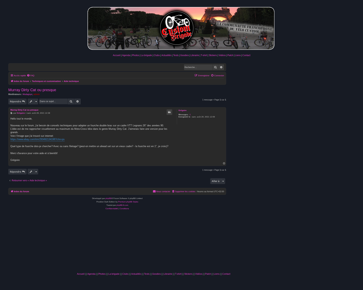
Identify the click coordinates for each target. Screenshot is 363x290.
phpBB (108, 198)
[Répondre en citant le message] (169, 112)
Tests (175, 55)
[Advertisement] (153, 242)
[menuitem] (30, 75)
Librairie (195, 55)
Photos (135, 55)
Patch (230, 55)
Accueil (116, 55)
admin (36, 94)
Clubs (157, 55)
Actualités (166, 55)
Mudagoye (27, 94)
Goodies (184, 55)
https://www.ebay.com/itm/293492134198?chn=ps (37, 139)
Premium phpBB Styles (128, 202)
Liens (238, 55)
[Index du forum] (181, 27)
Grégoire (182, 110)
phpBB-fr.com (122, 205)
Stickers (213, 55)
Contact (246, 55)
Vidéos (222, 55)
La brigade (146, 55)
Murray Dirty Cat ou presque (32, 90)
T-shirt (204, 55)
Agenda (126, 55)
